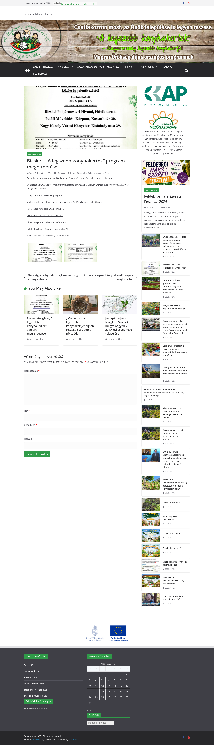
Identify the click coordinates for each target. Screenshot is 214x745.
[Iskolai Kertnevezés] (151, 535)
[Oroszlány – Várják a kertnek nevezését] (151, 600)
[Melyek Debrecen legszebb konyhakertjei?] (151, 309)
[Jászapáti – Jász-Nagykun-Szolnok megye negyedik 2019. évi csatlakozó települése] (119, 297)
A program (64, 66)
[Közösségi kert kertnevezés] (151, 520)
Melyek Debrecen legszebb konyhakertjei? (174, 307)
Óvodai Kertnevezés (172, 548)
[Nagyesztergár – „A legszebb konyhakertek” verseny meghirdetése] (41, 297)
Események (167, 66)
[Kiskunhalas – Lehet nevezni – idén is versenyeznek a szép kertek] (151, 415)
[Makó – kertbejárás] (151, 504)
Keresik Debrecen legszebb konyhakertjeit (174, 266)
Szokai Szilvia (34, 173)
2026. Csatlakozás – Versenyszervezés (98, 66)
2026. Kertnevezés (43, 66)
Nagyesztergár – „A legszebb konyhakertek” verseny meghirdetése (40, 325)
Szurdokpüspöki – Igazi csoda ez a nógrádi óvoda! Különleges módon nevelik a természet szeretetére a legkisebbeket (174, 244)
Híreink (128, 66)
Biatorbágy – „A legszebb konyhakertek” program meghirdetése (53, 277)
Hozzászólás (32, 370)
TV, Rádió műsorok (33, 695)
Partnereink (147, 66)
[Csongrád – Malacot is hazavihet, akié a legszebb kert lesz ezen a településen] (151, 353)
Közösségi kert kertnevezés (170, 518)
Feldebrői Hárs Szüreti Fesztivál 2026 (162, 199)
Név (27, 410)
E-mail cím (30, 424)
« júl (89, 710)
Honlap (28, 438)
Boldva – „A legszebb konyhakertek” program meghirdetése (108, 277)
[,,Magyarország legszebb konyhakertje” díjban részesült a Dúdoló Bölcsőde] (80, 297)
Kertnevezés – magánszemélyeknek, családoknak (173, 580)
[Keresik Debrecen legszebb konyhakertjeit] (151, 268)
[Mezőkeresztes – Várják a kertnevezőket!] (151, 565)
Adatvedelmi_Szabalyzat (35, 708)
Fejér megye (107, 173)
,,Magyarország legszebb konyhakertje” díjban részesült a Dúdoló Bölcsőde (80, 325)
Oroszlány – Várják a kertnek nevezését (173, 598)
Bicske (73, 173)
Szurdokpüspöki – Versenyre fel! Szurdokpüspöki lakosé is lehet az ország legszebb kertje (164, 392)
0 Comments (61, 173)
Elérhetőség (40, 73)
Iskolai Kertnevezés (172, 533)
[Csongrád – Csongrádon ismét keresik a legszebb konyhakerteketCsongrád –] (151, 374)
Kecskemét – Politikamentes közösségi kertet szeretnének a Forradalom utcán (175, 484)
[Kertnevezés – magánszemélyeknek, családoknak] (151, 582)
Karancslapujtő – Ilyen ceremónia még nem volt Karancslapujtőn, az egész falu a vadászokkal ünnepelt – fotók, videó (175, 327)
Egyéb (27, 665)
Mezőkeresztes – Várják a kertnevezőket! (175, 563)
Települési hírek (34, 154)
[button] (71, 67)
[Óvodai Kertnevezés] (151, 550)
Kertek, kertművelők (34, 683)
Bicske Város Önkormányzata (89, 173)
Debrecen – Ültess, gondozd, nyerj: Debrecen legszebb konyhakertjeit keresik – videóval (174, 286)
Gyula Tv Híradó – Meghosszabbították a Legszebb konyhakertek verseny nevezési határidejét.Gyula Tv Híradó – (174, 459)
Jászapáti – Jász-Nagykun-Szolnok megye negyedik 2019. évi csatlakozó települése (118, 325)
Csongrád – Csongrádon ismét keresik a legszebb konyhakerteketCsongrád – (175, 372)
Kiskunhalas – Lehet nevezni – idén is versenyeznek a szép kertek (173, 413)
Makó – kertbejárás (172, 502)
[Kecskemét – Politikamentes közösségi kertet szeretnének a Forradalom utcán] (151, 486)
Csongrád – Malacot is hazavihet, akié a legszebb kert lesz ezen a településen (175, 350)
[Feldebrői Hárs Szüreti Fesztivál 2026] (166, 172)
